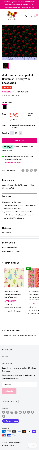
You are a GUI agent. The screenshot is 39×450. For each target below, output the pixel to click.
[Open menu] (3, 16)
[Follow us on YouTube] (20, 412)
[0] (35, 16)
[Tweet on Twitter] (31, 170)
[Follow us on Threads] (7, 412)
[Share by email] (35, 170)
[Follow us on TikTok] (24, 412)
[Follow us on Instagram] (11, 412)
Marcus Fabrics (8, 92)
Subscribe (9, 391)
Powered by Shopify (8, 445)
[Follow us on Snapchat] (32, 412)
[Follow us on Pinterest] (16, 412)
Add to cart (19, 140)
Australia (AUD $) (8, 401)
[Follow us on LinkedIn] (28, 412)
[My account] (31, 16)
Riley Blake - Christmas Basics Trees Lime (12, 295)
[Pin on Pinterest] (27, 170)
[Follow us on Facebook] (3, 412)
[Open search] (26, 16)
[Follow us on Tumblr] (3, 416)
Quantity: (5, 133)
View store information (13, 163)
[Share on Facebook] (22, 170)
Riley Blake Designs (11, 291)
